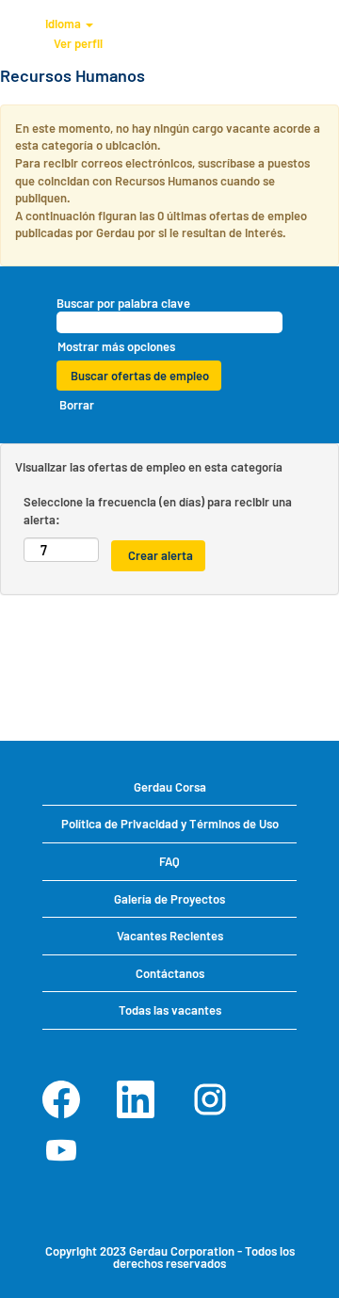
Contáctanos (170, 973)
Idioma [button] (64, 23)
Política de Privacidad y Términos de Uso (170, 823)
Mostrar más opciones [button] (116, 346)
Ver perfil (78, 43)
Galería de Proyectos (169, 898)
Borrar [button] (76, 404)
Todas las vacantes (170, 1010)
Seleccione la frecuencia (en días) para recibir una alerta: (158, 510)
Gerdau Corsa (170, 786)
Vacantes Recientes (170, 935)
